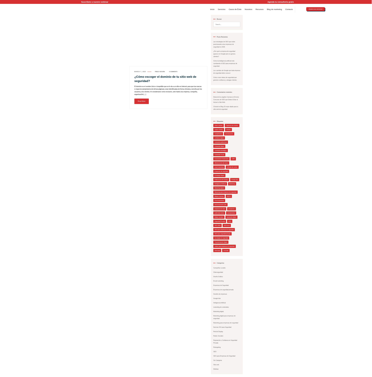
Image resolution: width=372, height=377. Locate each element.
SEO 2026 (217, 225)
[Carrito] (351, 10)
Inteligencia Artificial (220, 184)
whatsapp (217, 250)
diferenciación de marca (221, 163)
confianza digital (219, 138)
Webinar (216, 369)
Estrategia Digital (219, 175)
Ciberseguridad (218, 272)
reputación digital (231, 217)
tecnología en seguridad (221, 238)
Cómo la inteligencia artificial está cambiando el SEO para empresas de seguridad (225, 63)
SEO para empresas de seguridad (224, 229)
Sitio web (216, 364)
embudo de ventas (232, 167)
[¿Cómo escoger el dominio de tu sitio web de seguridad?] (168, 40)
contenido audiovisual (221, 142)
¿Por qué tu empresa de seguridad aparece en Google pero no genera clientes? (224, 53)
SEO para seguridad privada (222, 234)
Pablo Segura (160, 71)
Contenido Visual (219, 154)
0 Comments (173, 71)
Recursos (260, 9)
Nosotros (248, 9)
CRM (233, 159)
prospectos (231, 209)
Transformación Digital (221, 242)
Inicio (212, 9)
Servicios (221, 9)
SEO (229, 221)
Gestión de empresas (220, 294)
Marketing (232, 184)
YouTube (225, 250)
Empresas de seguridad (221, 171)
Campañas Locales (219, 268)
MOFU (229, 196)
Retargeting (217, 347)
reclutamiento (231, 213)
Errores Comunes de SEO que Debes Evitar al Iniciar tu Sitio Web (226, 99)
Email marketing (218, 281)
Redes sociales (219, 217)
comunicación (229, 134)
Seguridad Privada (220, 221)
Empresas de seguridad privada (223, 289)
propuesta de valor (220, 209)
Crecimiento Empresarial (221, 159)
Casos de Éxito (235, 9)
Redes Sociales (218, 336)
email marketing (219, 167)
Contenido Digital (219, 146)
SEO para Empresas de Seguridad (224, 356)
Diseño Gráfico (218, 276)
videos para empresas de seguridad (225, 246)
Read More (141, 101)
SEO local (227, 225)
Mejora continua (219, 196)
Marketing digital (219, 188)
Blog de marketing (274, 9)
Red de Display (218, 331)
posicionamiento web (220, 204)
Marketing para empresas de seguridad (225, 192)
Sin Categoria (217, 360)
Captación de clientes (232, 125)
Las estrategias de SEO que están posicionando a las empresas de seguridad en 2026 (224, 44)
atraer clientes (219, 125)
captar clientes (219, 129)
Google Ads (234, 179)
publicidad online (219, 213)
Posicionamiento (219, 200)
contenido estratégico (221, 150)
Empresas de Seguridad (221, 285)
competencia (218, 134)
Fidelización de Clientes (221, 179)
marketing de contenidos (221, 307)
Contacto (289, 9)
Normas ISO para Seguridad (222, 327)
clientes (228, 129)
